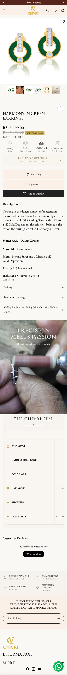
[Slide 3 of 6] (29, 90)
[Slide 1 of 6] (11, 90)
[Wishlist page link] (55, 10)
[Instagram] (33, 669)
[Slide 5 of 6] (47, 90)
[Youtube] (39, 669)
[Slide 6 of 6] (56, 90)
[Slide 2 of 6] (20, 90)
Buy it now (33, 184)
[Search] (47, 10)
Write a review (33, 554)
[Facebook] (27, 669)
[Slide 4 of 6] (38, 90)
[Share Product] (60, 107)
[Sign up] (59, 618)
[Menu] (4, 10)
